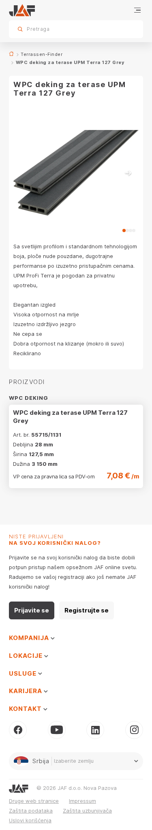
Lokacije (26, 655)
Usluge (23, 673)
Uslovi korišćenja (30, 820)
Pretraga (122, 29)
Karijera (26, 691)
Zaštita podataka (31, 810)
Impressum (82, 801)
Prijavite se (31, 610)
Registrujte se (86, 610)
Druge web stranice (34, 801)
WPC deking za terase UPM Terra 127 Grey (70, 417)
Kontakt (26, 709)
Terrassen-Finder (41, 54)
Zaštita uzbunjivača (87, 810)
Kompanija (30, 638)
